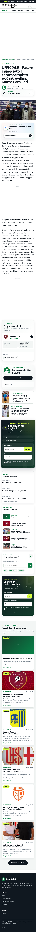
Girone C (27, 10)
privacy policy (14, 461)
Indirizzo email (8, 445)
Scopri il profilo (18, 378)
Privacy (4, 913)
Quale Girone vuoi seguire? (11, 453)
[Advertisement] (18, 35)
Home (3, 59)
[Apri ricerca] (28, 6)
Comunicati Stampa (8, 901)
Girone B (20, 10)
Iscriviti (27, 449)
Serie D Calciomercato (10, 357)
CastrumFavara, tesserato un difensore (15, 1)
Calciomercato (10, 59)
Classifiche (21, 570)
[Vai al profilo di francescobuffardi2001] (6, 370)
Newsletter (31, 1)
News (5, 570)
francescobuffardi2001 (14, 87)
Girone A (14, 10)
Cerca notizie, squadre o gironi (10, 561)
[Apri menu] (32, 6)
